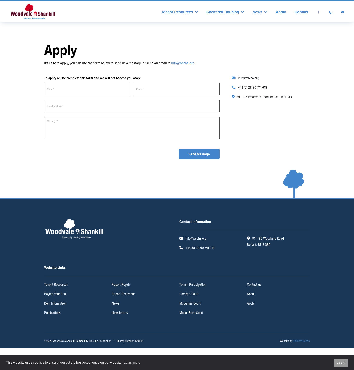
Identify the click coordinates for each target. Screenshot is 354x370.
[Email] (342, 12)
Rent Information (55, 301)
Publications (52, 310)
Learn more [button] (132, 362)
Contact (301, 12)
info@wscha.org (248, 76)
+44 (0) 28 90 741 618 (252, 85)
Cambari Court (189, 291)
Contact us (254, 282)
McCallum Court (190, 301)
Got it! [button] (341, 362)
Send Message (199, 152)
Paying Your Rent (55, 291)
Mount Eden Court (191, 310)
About (281, 12)
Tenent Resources (56, 282)
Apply (250, 301)
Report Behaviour (123, 291)
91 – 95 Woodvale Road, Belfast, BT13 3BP (265, 94)
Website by (295, 339)
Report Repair (121, 282)
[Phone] (330, 12)
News (115, 301)
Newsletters (120, 310)
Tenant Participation (192, 282)
